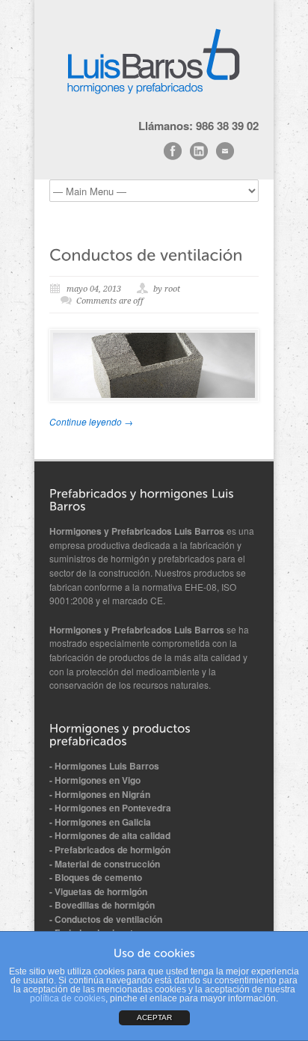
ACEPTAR (154, 1017)
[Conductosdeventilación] (146, 254)
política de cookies (67, 998)
